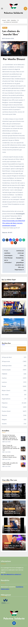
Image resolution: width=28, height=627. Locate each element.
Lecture (4, 382)
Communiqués (6, 370)
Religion (4, 419)
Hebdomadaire (5, 589)
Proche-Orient (6, 411)
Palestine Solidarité (13, 13)
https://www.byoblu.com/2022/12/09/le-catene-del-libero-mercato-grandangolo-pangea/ (13, 223)
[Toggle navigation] (2, 8)
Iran (5, 306)
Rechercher (6, 343)
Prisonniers (15, 491)
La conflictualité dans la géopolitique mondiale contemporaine (12, 293)
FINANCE (4, 374)
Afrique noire (6, 361)
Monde (5, 27)
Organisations (6, 399)
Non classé (5, 394)
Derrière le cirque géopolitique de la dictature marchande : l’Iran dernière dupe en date (14, 311)
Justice (4, 378)
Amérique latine (7, 365)
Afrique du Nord (7, 357)
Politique (4, 407)
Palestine (5, 403)
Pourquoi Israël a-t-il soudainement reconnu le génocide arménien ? (12, 329)
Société (4, 423)
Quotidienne (19, 587)
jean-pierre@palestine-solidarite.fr (11, 574)
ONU (6, 508)
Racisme (4, 415)
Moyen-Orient (6, 390)
